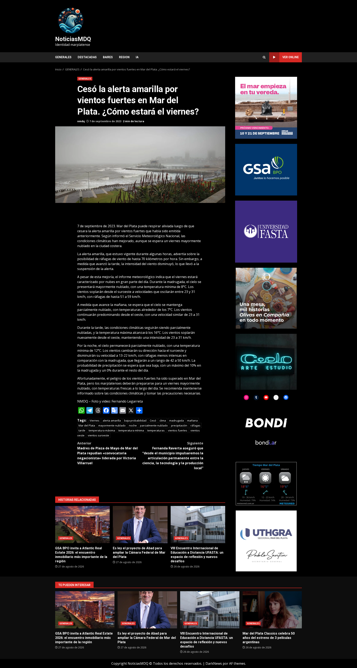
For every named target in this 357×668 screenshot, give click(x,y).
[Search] (264, 57)
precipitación (179, 425)
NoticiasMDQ (73, 39)
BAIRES (108, 57)
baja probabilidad (135, 420)
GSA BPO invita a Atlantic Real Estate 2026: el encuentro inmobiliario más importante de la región (82, 524)
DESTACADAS (87, 57)
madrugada (176, 420)
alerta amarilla (112, 420)
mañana (192, 420)
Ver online (290, 57)
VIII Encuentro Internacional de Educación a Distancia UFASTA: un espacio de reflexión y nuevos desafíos (198, 524)
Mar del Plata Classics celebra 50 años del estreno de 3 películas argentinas (272, 609)
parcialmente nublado (154, 425)
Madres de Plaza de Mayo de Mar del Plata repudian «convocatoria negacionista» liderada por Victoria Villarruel (107, 453)
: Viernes (93, 420)
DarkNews (214, 663)
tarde (82, 430)
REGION (124, 57)
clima (162, 420)
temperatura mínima (131, 430)
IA (137, 57)
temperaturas (156, 430)
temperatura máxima (102, 430)
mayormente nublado (112, 425)
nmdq (81, 121)
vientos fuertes (177, 430)
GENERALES (63, 57)
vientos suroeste (98, 435)
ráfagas (195, 425)
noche (133, 425)
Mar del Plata (87, 425)
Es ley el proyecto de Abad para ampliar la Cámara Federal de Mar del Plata (140, 524)
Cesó (153, 420)
